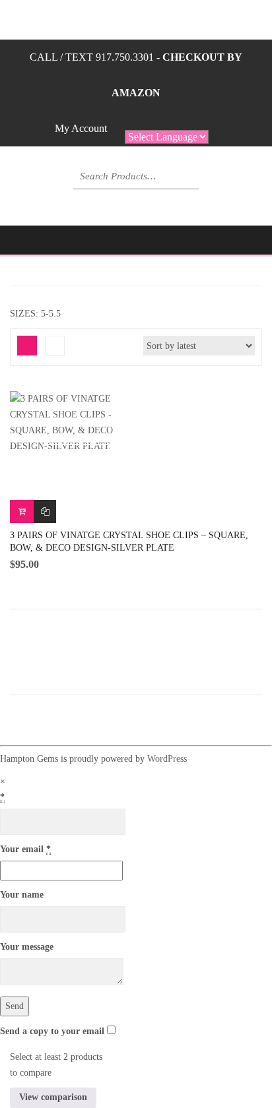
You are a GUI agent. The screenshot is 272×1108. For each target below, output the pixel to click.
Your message (26, 947)
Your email (25, 849)
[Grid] (27, 345)
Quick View (76, 454)
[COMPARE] (44, 511)
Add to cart (21, 511)
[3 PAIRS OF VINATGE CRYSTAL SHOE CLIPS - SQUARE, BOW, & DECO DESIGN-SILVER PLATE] (76, 422)
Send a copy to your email (52, 1031)
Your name (22, 895)
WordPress (167, 759)
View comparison (53, 1097)
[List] (55, 345)
